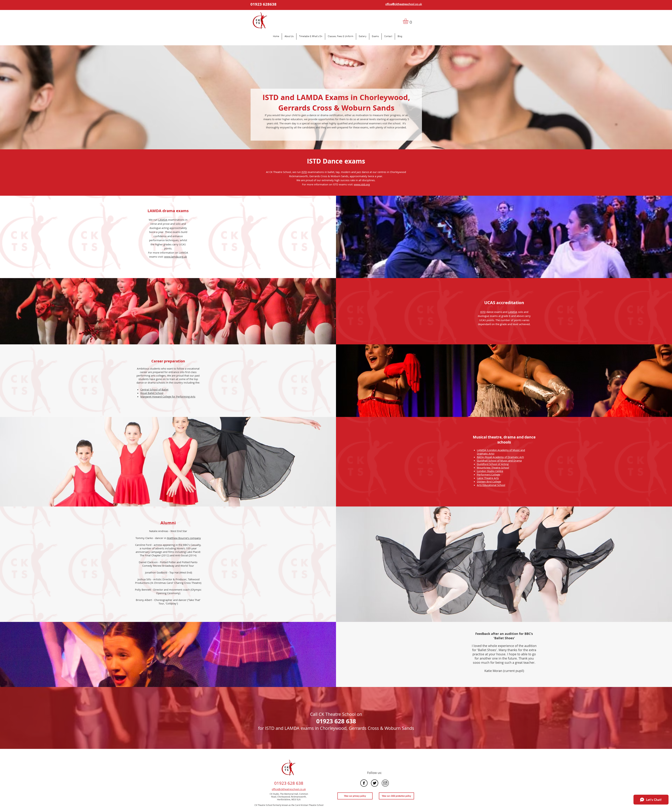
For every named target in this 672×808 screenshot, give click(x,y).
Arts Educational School (491, 485)
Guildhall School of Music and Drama (499, 460)
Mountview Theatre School (493, 467)
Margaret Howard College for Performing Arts (167, 396)
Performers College (488, 474)
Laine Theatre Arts (488, 478)
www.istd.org (362, 184)
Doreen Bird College (489, 481)
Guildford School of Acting (493, 464)
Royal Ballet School (151, 393)
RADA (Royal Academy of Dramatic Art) (500, 457)
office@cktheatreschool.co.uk (289, 789)
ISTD (304, 172)
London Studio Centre (490, 471)
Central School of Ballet (154, 389)
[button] (409, 21)
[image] (363, 783)
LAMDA (162, 219)
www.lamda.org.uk (175, 256)
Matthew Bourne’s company (184, 538)
